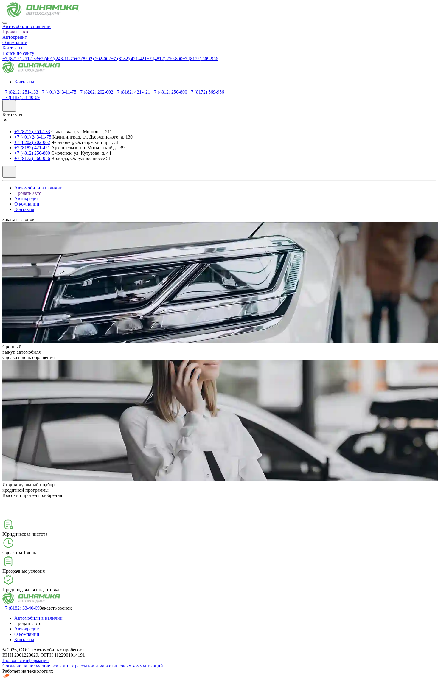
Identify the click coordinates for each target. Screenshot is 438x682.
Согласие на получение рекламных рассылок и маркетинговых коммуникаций (82, 665)
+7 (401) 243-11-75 (56, 58)
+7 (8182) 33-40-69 (21, 97)
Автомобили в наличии (26, 26)
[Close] (4, 23)
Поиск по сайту (18, 53)
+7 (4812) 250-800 (164, 58)
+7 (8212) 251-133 (20, 58)
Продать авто (15, 31)
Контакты (12, 47)
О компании (14, 42)
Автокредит (14, 37)
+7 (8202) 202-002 (93, 58)
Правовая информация (25, 660)
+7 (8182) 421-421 (129, 58)
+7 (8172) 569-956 (200, 58)
